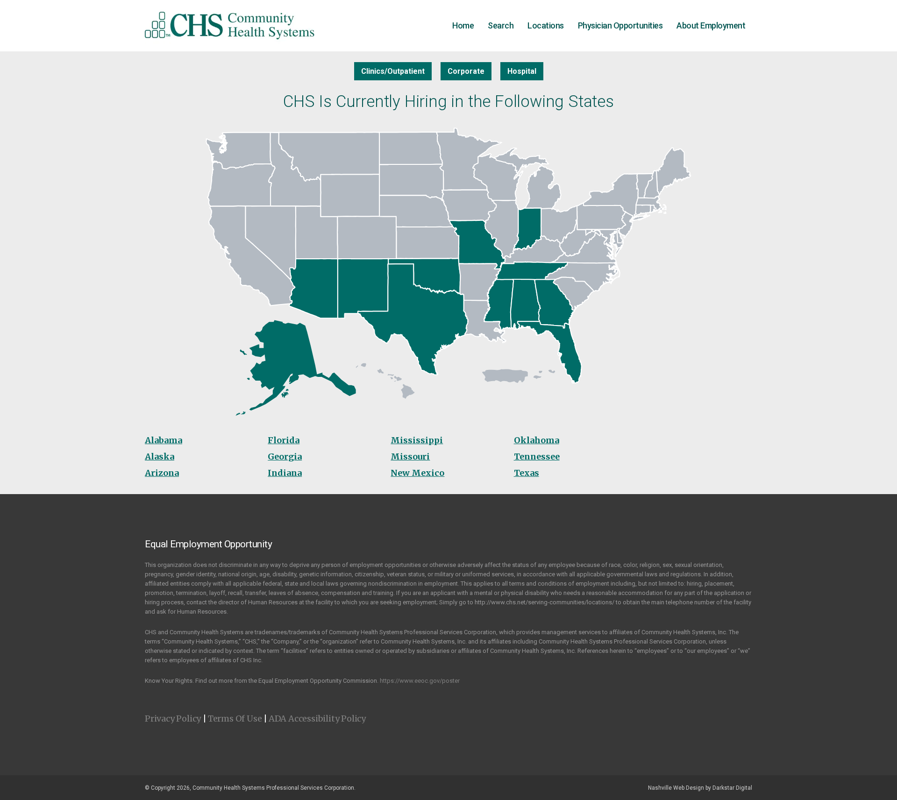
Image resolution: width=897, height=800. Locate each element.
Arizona (162, 472)
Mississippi (417, 440)
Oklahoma (536, 440)
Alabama (163, 440)
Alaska (159, 456)
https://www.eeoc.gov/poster (420, 680)
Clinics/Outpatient (393, 71)
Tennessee (537, 456)
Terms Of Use (235, 718)
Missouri (410, 456)
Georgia (285, 456)
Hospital (521, 71)
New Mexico (417, 472)
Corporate (466, 71)
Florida (283, 440)
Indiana (285, 472)
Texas (526, 472)
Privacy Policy (173, 718)
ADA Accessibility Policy (317, 718)
